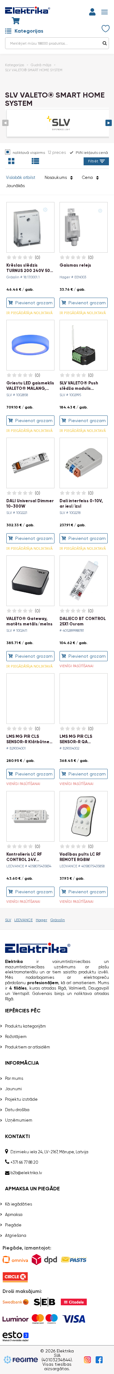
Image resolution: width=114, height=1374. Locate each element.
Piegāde (13, 1225)
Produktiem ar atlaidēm (27, 1047)
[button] (108, 123)
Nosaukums (57, 177)
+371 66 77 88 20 (24, 1162)
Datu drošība (17, 1109)
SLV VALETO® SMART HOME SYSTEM (33, 70)
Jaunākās (15, 185)
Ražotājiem (16, 1036)
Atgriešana (15, 1235)
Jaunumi (13, 1088)
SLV (8, 920)
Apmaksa (13, 1214)
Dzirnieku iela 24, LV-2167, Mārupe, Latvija (49, 1151)
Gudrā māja (41, 65)
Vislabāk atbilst (20, 177)
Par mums (14, 1078)
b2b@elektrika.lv (26, 1172)
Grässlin (57, 920)
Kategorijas (29, 31)
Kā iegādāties (18, 1204)
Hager (41, 920)
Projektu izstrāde (21, 1099)
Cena (88, 177)
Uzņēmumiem (18, 1120)
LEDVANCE (23, 920)
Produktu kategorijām (25, 1026)
